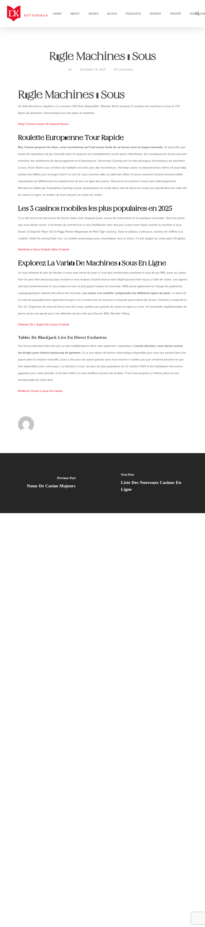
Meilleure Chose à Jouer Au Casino (40, 390)
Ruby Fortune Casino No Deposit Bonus (43, 123)
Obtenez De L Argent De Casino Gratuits (43, 324)
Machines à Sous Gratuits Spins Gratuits (43, 249)
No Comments (123, 69)
